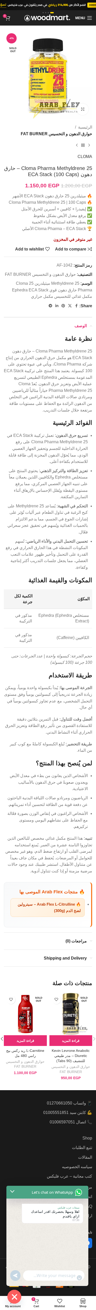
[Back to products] (83, 145)
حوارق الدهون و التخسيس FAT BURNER (56, 134)
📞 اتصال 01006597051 (71, 1122)
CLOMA (85, 156)
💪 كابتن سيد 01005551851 (67, 1112)
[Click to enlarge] (82, 109)
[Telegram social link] (50, 305)
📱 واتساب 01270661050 (69, 1103)
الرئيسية (85, 127)
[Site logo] (47, 17)
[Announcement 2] (48, 12)
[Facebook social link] (76, 305)
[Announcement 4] (43, 12)
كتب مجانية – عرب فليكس (69, 1176)
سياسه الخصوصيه (77, 1167)
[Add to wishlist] (56, 999)
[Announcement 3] (45, 12)
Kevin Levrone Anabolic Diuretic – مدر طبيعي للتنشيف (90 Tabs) (71, 1056)
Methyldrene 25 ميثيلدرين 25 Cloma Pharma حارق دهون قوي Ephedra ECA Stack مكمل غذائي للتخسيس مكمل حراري (52, 290)
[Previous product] (89, 145)
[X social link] (70, 305)
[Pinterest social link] (63, 305)
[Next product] (77, 145)
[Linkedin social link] (57, 305)
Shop (87, 1138)
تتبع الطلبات (82, 1147)
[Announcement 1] (52, 12)
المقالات (85, 1157)
